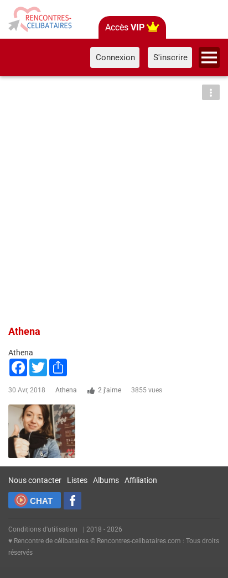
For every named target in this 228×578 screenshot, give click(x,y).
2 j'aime (109, 390)
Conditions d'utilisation (42, 529)
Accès (124, 27)
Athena (66, 390)
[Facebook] (72, 500)
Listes (77, 480)
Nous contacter (34, 480)
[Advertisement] (114, 199)
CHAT (41, 501)
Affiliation (141, 480)
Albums (106, 480)
